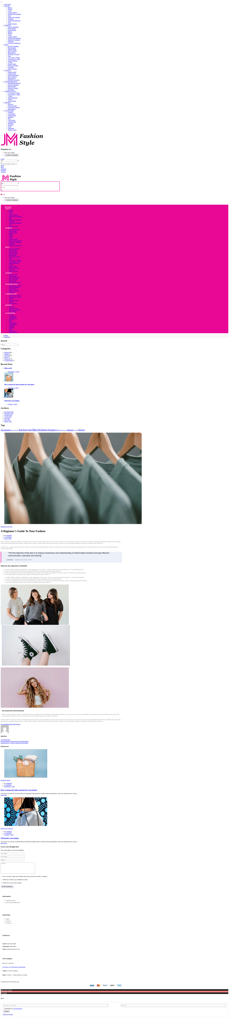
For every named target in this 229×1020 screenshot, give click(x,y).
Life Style (7, 355)
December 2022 (8, 413)
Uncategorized (8, 360)
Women (81, 430)
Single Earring (63, 430)
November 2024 (9, 412)
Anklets (12, 430)
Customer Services (10, 900)
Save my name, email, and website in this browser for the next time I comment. (25, 876)
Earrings (23, 429)
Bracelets (17, 430)
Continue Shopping (12, 155)
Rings (58, 430)
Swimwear (7, 359)
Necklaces (42, 429)
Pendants (52, 430)
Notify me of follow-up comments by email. (15, 879)
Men (34, 429)
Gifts (30, 430)
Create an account (8, 1014)
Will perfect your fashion (11, 400)
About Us (8, 921)
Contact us (8, 923)
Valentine (70, 430)
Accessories (6, 430)
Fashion (6, 354)
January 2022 (8, 421)
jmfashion (9, 535)
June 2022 (7, 418)
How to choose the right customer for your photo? (19, 384)
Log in (6, 1011)
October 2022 (8, 415)
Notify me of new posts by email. (12, 883)
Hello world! (8, 368)
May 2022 (7, 420)
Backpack (7, 337)
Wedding (76, 430)
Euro (5, 993)
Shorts (6, 357)
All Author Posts (5, 739)
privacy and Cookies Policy (13, 902)
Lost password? (17, 1008)
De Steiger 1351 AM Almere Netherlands (14, 967)
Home (6, 335)
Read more (4, 795)
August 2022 (8, 416)
